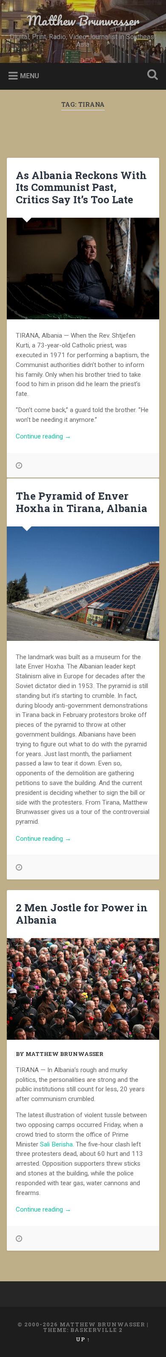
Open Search (151, 75)
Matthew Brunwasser (83, 20)
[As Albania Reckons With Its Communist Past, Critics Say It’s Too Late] (83, 269)
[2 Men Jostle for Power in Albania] (83, 989)
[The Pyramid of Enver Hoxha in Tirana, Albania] (83, 583)
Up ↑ (83, 1339)
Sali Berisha (56, 1144)
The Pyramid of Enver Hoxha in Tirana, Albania (81, 502)
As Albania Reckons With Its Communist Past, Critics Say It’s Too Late (81, 187)
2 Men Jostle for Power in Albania (82, 914)
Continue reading (56, 436)
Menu (29, 76)
